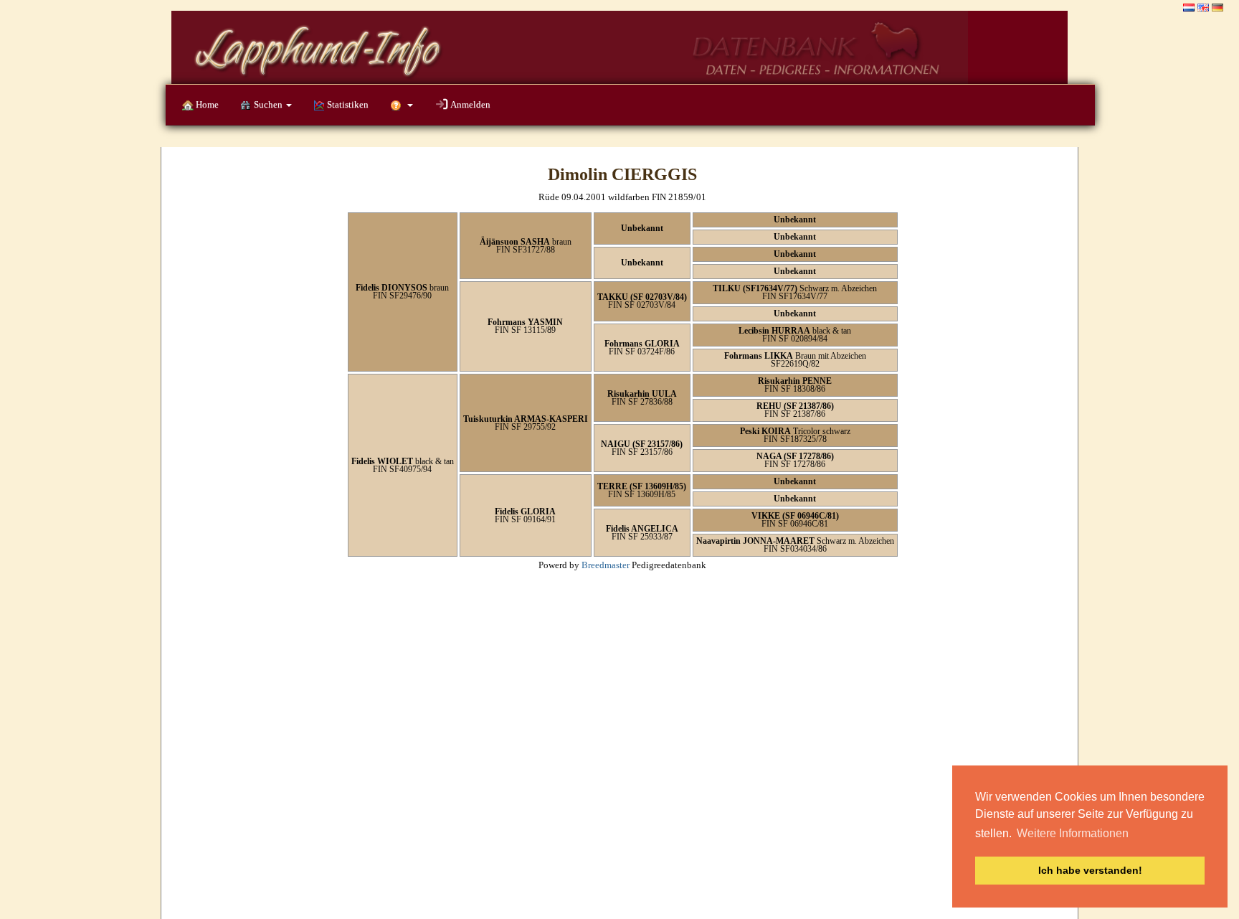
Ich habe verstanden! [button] (1090, 870)
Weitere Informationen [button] (1073, 833)
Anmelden (469, 104)
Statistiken (347, 104)
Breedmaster (605, 565)
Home (206, 104)
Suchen (268, 104)
